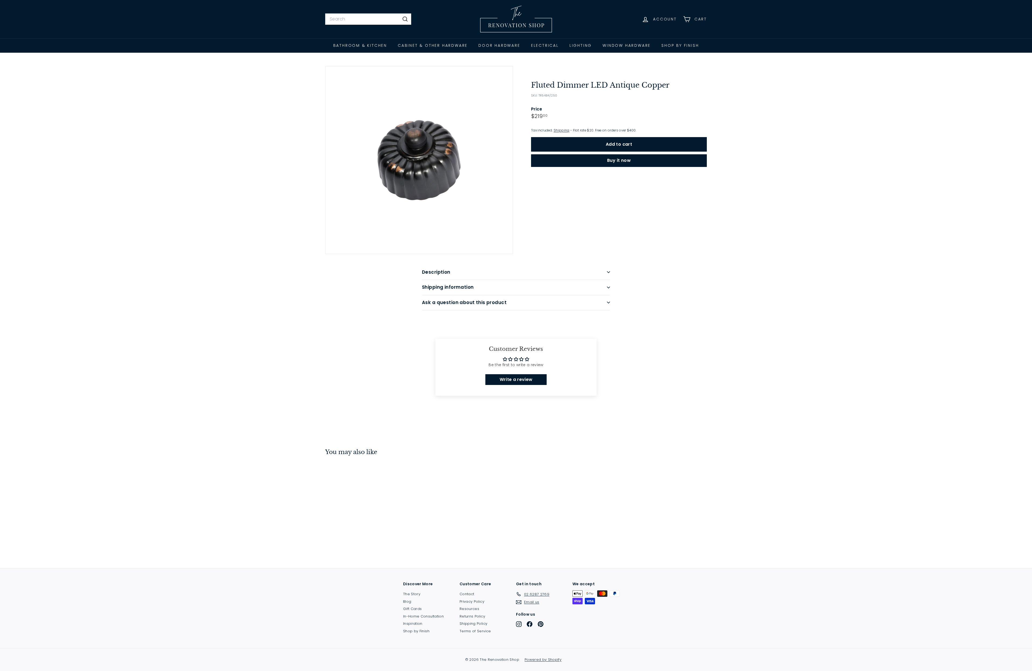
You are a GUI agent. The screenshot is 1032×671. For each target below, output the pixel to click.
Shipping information (448, 287)
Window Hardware (627, 45)
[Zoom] (419, 160)
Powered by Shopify (543, 659)
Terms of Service (475, 631)
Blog (407, 601)
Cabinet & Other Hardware (433, 45)
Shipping (561, 130)
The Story (411, 594)
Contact (467, 594)
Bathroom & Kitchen (360, 45)
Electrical (545, 45)
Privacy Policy (472, 601)
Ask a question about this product (464, 302)
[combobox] (368, 19)
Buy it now (619, 160)
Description (436, 272)
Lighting (580, 45)
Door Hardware (499, 45)
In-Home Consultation (423, 616)
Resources (469, 608)
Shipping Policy (473, 623)
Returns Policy (472, 616)
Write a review (516, 379)
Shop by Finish (680, 45)
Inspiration (412, 623)
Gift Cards (412, 608)
